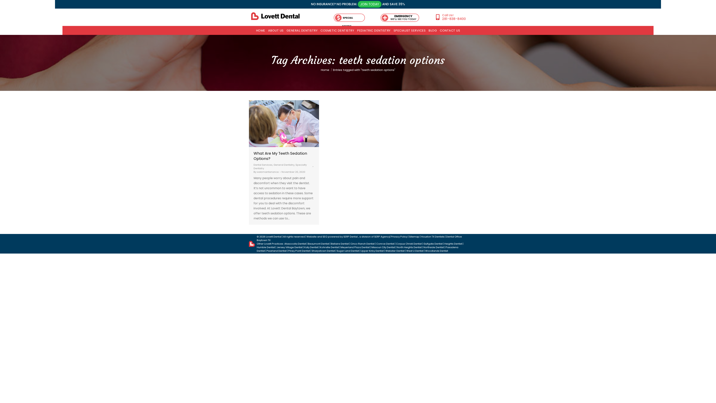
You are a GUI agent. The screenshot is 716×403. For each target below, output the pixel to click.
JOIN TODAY (369, 4)
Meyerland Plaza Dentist (355, 247)
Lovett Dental (273, 236)
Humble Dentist (266, 247)
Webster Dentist (395, 251)
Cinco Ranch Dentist (363, 244)
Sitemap (414, 236)
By (266, 172)
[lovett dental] (275, 16)
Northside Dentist (433, 247)
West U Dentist (414, 251)
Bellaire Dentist (340, 244)
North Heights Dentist (409, 247)
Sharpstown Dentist (323, 251)
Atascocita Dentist (295, 244)
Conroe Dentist (385, 244)
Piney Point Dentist (299, 251)
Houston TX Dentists (433, 236)
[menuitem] (260, 30)
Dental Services (263, 165)
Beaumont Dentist (318, 244)
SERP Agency (382, 236)
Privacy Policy (399, 236)
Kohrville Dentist (329, 247)
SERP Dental (350, 236)
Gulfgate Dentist (433, 244)
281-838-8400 (454, 18)
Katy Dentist (311, 247)
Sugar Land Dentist (348, 251)
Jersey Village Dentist (290, 247)
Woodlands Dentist (436, 251)
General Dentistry (284, 165)
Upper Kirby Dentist (372, 251)
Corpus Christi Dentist (409, 244)
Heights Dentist (453, 244)
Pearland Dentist (277, 251)
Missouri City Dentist (383, 247)
